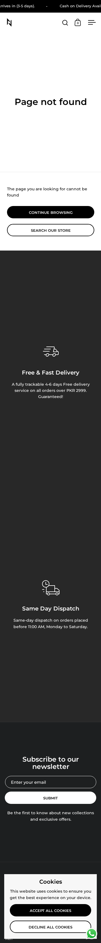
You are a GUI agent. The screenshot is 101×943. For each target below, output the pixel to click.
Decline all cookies (50, 927)
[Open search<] (65, 22)
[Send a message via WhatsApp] (91, 933)
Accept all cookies (50, 910)
